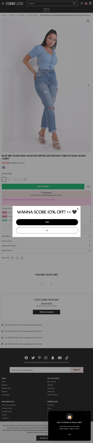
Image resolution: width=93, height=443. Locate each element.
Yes (47, 222)
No (47, 230)
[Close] (78, 208)
